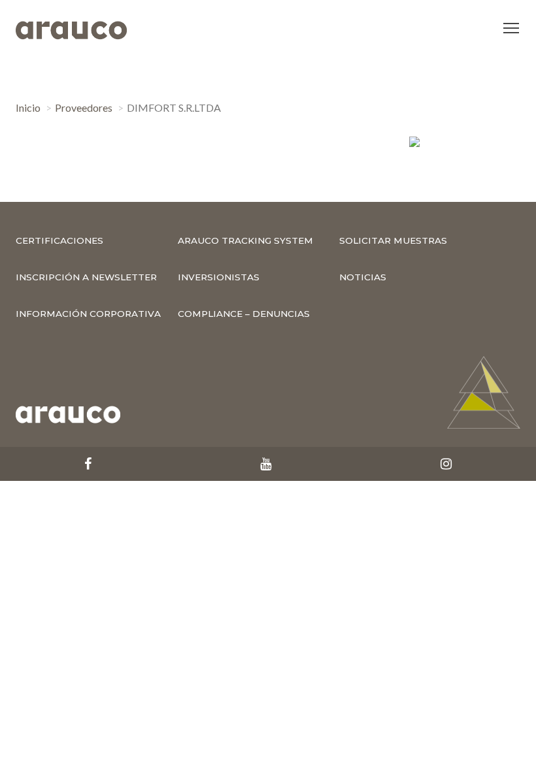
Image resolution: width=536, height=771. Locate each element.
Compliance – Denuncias (244, 313)
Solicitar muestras (393, 240)
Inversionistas (219, 277)
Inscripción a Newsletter (86, 277)
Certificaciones (59, 240)
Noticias (362, 277)
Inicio (28, 107)
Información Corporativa (88, 313)
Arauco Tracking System (245, 240)
